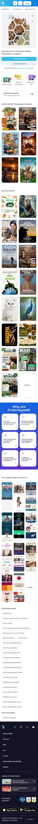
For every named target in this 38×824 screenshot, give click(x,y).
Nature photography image (12, 707)
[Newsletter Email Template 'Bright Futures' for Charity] (31, 526)
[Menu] (35, 3)
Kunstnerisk (7, 613)
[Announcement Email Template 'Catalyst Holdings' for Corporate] (7, 526)
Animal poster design (10, 687)
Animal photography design (12, 667)
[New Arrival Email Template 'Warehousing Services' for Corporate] (19, 557)
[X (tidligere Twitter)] (27, 727)
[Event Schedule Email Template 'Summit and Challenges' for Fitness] (7, 587)
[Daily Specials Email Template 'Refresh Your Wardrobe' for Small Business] (19, 496)
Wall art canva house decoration (13, 633)
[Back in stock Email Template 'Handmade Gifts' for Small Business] (31, 557)
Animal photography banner (12, 702)
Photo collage (7, 623)
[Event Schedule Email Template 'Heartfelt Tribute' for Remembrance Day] (19, 587)
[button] (33, 16)
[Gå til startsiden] (2, 3)
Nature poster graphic (10, 692)
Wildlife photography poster (12, 662)
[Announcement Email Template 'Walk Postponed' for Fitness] (7, 496)
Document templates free (11, 653)
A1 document (22, 638)
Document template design (12, 643)
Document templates (10, 648)
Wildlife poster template (11, 682)
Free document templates (11, 658)
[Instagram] (21, 727)
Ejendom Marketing (9, 718)
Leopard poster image (10, 677)
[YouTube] (33, 727)
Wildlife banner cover (10, 697)
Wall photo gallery (9, 638)
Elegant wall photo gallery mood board (15, 618)
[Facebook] (15, 727)
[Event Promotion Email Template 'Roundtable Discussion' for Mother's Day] (7, 557)
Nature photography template (13, 672)
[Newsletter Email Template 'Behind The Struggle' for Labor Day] (31, 496)
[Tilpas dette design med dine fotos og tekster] (19, 30)
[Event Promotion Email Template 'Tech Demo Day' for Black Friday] (19, 526)
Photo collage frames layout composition (16, 628)
